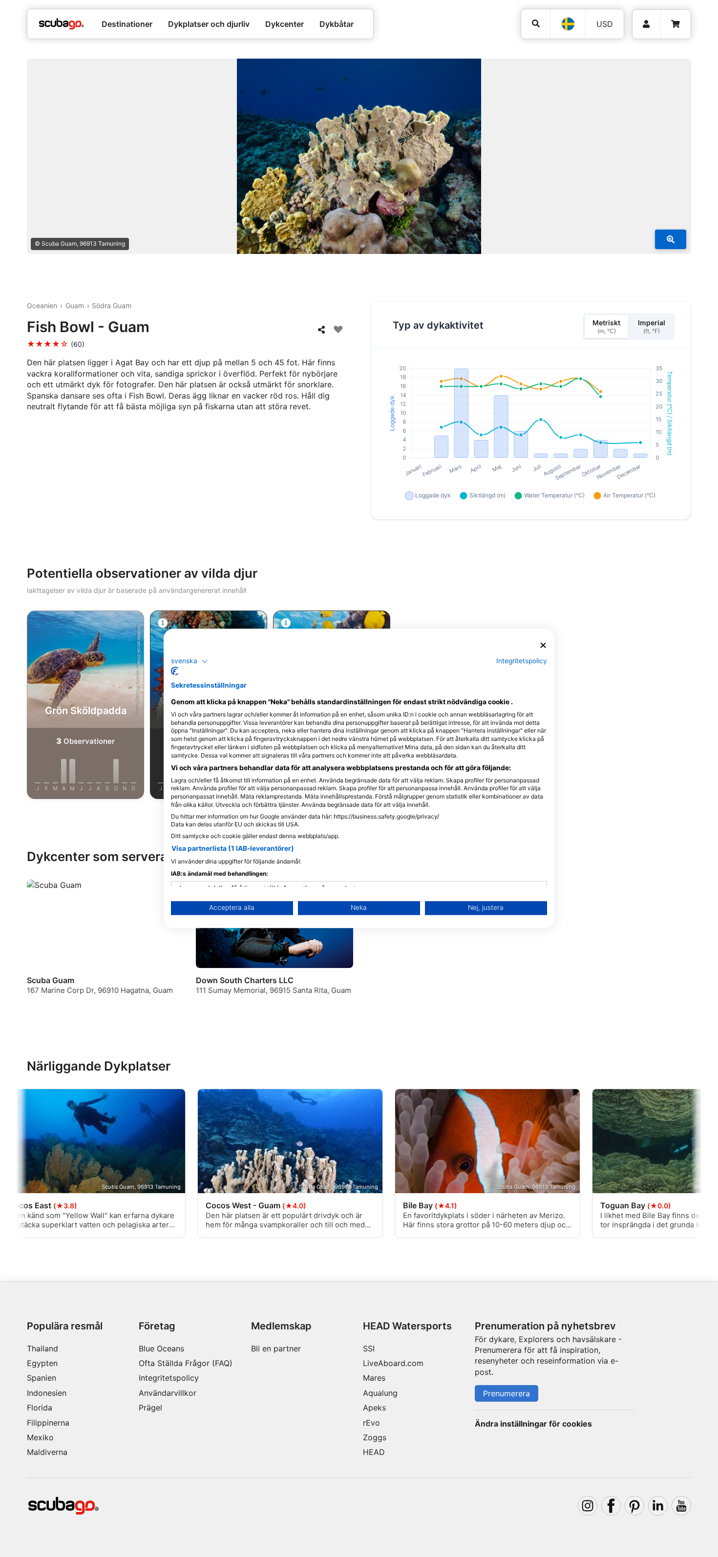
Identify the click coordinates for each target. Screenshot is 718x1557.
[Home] (61, 24)
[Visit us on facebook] (611, 1505)
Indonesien (46, 1393)
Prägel (150, 1407)
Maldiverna (47, 1452)
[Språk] (567, 24)
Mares (374, 1378)
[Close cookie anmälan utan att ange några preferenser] (543, 645)
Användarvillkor (167, 1393)
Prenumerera (506, 1393)
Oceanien (42, 305)
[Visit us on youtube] (681, 1505)
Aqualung (380, 1393)
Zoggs (374, 1437)
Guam (74, 305)
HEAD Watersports (407, 1326)
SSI (369, 1348)
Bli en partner (276, 1348)
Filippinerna (48, 1423)
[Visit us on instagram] (587, 1505)
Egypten (42, 1363)
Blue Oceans (161, 1348)
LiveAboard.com (393, 1363)
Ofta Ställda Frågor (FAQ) (185, 1363)
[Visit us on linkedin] (658, 1505)
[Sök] (535, 23)
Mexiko (40, 1437)
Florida (39, 1407)
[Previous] (31, 706)
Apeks (374, 1407)
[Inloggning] (646, 24)
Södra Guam (111, 305)
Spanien (41, 1378)
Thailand (42, 1348)
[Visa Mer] (670, 239)
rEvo (371, 1423)
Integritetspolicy (169, 1378)
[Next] (687, 706)
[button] (189, 661)
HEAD (374, 1452)
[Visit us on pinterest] (634, 1505)
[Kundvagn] (675, 24)
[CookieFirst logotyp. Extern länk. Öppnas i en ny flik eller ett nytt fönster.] (174, 671)
